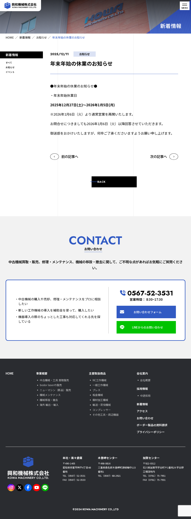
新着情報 (25, 37)
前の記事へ (69, 156)
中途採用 (145, 395)
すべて (9, 62)
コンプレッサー (102, 410)
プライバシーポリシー (151, 432)
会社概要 (145, 380)
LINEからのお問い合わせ (147, 327)
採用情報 (142, 389)
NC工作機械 (100, 380)
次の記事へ (158, 156)
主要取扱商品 (97, 373)
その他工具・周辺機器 (106, 414)
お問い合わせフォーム (148, 312)
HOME (10, 37)
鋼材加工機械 (100, 400)
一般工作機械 (100, 385)
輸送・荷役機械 (102, 405)
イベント (10, 71)
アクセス (142, 411)
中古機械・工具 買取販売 (54, 380)
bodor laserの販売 (51, 385)
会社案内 (142, 373)
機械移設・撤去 (49, 400)
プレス (96, 390)
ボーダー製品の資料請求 (152, 425)
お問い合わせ (145, 418)
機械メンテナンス (50, 395)
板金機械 (98, 395)
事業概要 (41, 373)
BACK (101, 182)
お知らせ (41, 37)
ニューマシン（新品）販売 (55, 390)
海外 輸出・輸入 (49, 405)
